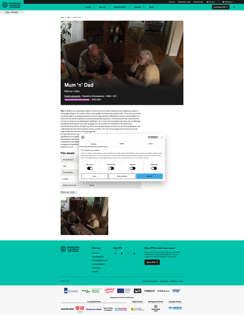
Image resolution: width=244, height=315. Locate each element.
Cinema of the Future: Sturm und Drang (77, 99)
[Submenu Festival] (93, 7)
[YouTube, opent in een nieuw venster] (121, 253)
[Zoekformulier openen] (234, 7)
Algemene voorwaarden (150, 281)
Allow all (149, 176)
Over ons (172, 2)
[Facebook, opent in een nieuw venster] (128, 253)
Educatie (137, 7)
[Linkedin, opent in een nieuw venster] (134, 253)
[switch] (111, 168)
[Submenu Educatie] (143, 7)
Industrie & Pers (120, 7)
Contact (95, 271)
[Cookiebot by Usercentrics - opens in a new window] (149, 137)
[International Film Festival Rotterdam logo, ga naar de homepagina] (11, 5)
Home (62, 17)
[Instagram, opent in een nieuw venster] (115, 253)
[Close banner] (162, 137)
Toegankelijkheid (98, 264)
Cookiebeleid (164, 281)
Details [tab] (122, 143)
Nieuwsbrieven (97, 257)
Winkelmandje (198, 2)
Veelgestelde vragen (184, 2)
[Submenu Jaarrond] (108, 7)
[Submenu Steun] (156, 7)
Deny (94, 176)
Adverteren (96, 268)
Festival (88, 7)
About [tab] (150, 143)
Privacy (180, 281)
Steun (151, 7)
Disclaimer (173, 281)
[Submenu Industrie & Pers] (128, 7)
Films (68, 17)
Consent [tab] (93, 144)
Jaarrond (102, 7)
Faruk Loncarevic (72, 96)
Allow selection (122, 176)
